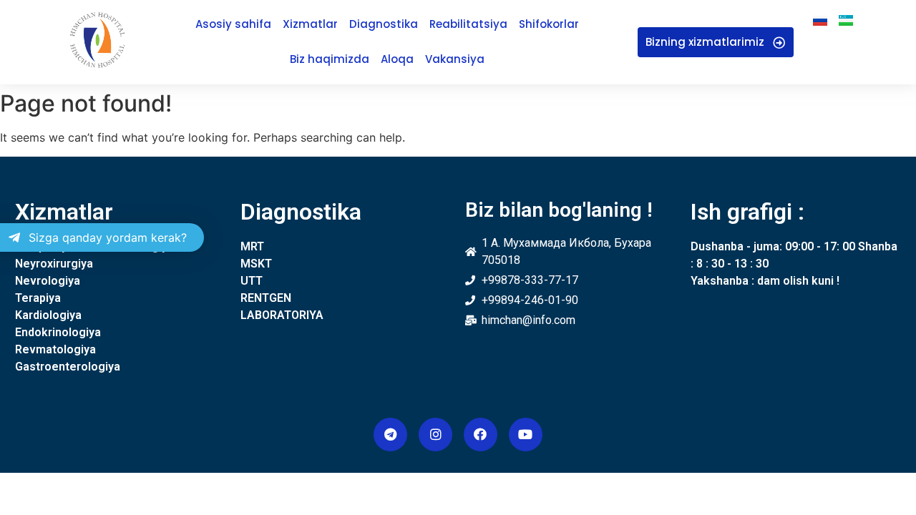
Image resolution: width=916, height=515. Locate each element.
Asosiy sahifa (233, 23)
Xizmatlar (310, 23)
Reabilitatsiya (468, 23)
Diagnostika (383, 23)
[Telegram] (390, 434)
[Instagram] (435, 434)
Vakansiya (454, 59)
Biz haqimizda (329, 59)
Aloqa (397, 59)
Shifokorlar (549, 23)
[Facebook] (480, 434)
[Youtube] (525, 434)
